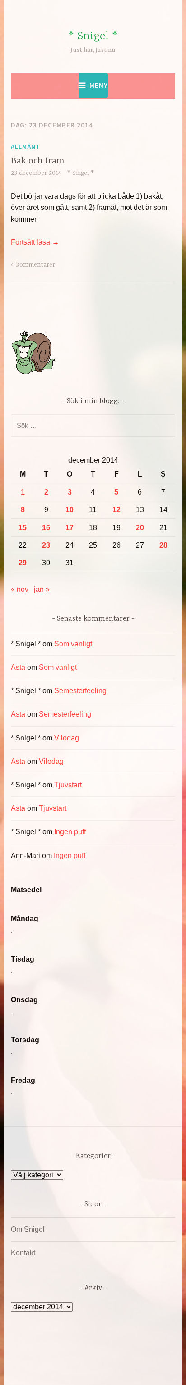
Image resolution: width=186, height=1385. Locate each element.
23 (46, 545)
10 (69, 509)
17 (69, 527)
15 (23, 527)
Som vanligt (73, 644)
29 (23, 563)
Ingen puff (70, 832)
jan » (42, 589)
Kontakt (23, 1253)
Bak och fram (38, 161)
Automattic (98, 1368)
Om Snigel (28, 1229)
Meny (98, 85)
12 (116, 509)
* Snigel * (93, 36)
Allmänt (25, 146)
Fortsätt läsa (35, 242)
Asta (18, 667)
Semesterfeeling (80, 691)
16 (46, 527)
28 (163, 545)
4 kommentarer (33, 264)
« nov (19, 589)
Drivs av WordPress (61, 1358)
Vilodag (66, 738)
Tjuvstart (68, 785)
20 (140, 527)
